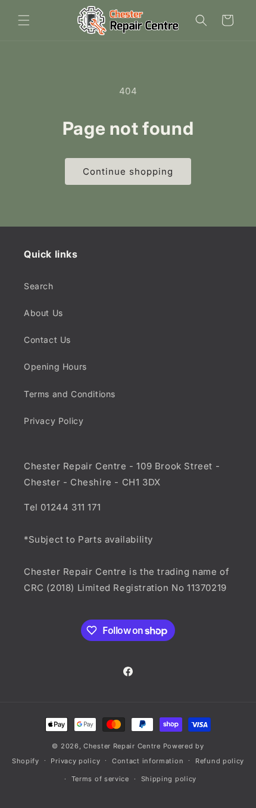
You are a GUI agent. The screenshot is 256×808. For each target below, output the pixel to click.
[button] (24, 20)
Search (39, 286)
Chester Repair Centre (122, 746)
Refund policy (219, 761)
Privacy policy (75, 761)
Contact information (147, 761)
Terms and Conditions (69, 394)
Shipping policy (169, 779)
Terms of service (100, 779)
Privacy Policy (53, 421)
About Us (43, 313)
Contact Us (47, 340)
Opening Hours (55, 366)
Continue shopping (128, 171)
